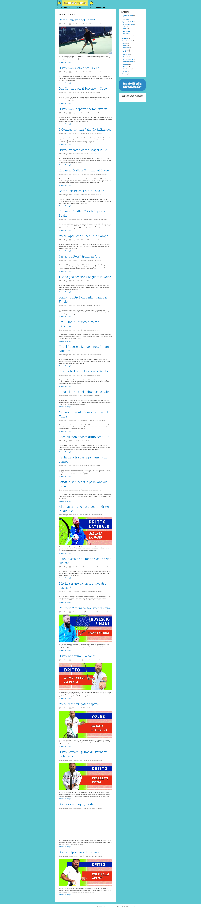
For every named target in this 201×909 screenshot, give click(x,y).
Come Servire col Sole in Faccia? (81, 191)
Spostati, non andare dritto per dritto (84, 437)
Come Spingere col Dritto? (77, 20)
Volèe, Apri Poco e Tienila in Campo (83, 236)
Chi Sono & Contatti (64, 7)
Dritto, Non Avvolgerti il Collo (79, 68)
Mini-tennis (125, 38)
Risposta (125, 57)
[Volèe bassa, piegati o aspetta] (85, 724)
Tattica (78, 7)
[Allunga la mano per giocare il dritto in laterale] (85, 531)
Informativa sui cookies (140, 906)
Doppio (125, 17)
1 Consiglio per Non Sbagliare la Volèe (85, 277)
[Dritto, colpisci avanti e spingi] (85, 872)
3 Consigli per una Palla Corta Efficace (85, 129)
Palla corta (85, 133)
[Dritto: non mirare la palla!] (85, 676)
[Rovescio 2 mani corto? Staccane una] (85, 628)
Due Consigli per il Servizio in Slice (83, 88)
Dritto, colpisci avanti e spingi (79, 852)
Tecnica (88, 7)
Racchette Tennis (127, 41)
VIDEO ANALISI (100, 7)
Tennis (124, 74)
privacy (131, 906)
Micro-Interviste (126, 36)
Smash (125, 66)
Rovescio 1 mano (88, 174)
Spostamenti (127, 69)
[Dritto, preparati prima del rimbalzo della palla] (85, 776)
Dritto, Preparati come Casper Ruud (83, 150)
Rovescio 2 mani (90, 612)
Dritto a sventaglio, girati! (76, 804)
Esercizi (124, 27)
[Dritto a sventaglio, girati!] (85, 824)
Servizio (85, 92)
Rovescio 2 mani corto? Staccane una (85, 608)
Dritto (86, 24)
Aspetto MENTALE (127, 22)
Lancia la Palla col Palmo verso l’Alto (84, 392)
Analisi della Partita (127, 15)
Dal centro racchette (128, 24)
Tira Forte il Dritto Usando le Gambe (84, 371)
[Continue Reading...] (65, 62)
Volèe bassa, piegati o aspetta (79, 704)
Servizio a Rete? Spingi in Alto (79, 256)
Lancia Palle (126, 31)
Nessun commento (96, 24)
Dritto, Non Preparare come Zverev (83, 109)
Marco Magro (64, 24)
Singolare (126, 19)
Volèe (84, 240)
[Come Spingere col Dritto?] (85, 40)
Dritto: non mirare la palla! (77, 656)
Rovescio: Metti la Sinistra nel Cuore (84, 170)
